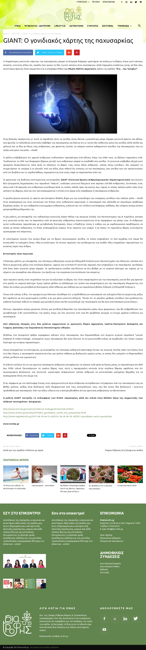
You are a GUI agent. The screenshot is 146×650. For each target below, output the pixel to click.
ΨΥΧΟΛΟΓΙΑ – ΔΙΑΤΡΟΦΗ (37, 26)
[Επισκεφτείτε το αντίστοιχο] (8, 583)
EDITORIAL (107, 26)
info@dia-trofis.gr (60, 636)
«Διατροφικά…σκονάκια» (43, 485)
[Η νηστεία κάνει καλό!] (130, 474)
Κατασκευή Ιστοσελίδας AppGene (45, 647)
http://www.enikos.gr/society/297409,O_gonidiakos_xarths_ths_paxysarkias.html (44, 412)
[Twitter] (136, 2)
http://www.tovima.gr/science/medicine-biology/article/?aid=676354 (38, 409)
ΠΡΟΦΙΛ (96, 2)
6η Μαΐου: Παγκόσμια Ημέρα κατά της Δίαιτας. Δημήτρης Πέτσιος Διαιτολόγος (72, 488)
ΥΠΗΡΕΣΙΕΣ (82, 2)
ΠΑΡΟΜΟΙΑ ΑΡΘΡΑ (16, 460)
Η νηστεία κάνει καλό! (127, 485)
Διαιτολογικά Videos (109, 566)
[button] (139, 25)
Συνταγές (104, 572)
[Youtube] (141, 2)
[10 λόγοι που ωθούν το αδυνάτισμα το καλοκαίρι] (16, 474)
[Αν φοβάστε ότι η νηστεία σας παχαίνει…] (101, 474)
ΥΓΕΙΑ (17, 26)
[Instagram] (126, 2)
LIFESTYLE (59, 26)
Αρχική (6, 34)
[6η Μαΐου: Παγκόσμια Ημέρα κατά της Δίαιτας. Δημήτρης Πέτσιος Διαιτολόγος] (73, 474)
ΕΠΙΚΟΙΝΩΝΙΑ (109, 2)
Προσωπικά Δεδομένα (110, 538)
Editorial (104, 569)
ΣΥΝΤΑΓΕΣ (92, 26)
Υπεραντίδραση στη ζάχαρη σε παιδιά (124, 450)
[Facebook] (122, 2)
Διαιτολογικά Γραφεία (110, 563)
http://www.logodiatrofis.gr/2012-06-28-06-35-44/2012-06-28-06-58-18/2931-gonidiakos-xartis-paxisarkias (57, 416)
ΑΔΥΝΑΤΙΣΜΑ (76, 26)
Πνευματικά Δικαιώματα (111, 541)
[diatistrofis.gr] (73, 13)
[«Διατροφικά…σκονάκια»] (44, 474)
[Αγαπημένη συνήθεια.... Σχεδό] (30, 583)
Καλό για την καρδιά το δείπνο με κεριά (23, 450)
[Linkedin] (131, 2)
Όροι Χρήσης (106, 535)
